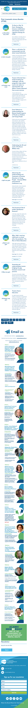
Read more (16, 44)
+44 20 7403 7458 (8, 668)
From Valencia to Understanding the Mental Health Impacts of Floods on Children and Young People (19, 113)
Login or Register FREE (18, 8)
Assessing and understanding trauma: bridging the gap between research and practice (19, 268)
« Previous (5, 319)
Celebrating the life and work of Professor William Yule (19, 146)
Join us (22, 703)
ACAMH (15, 705)
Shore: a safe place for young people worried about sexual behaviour (19, 51)
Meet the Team (15, 703)
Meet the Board (5, 703)
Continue (11, 4)
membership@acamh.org (22, 338)
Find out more (17, 4)
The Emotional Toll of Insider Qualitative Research (18, 209)
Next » (10, 322)
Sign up (6, 650)
